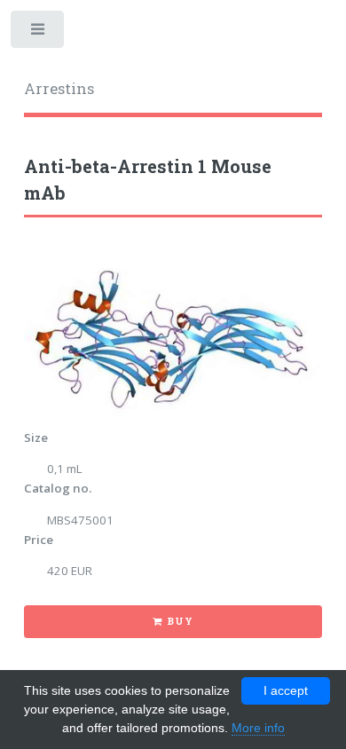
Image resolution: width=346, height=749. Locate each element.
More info (258, 728)
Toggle (38, 33)
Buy (180, 621)
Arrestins (59, 89)
